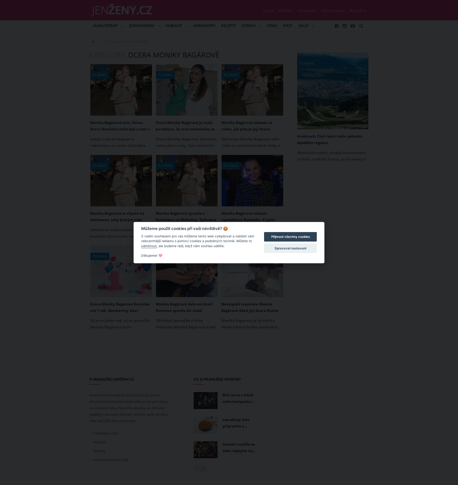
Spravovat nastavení (290, 248)
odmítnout (149, 246)
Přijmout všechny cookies (290, 237)
